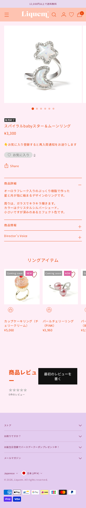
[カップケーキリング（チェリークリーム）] (22, 286)
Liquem (18, 479)
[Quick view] (10, 309)
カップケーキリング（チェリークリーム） (21, 323)
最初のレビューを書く (58, 376)
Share (14, 166)
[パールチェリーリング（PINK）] (60, 286)
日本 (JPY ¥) (33, 473)
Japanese (9, 473)
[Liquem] (35, 14)
